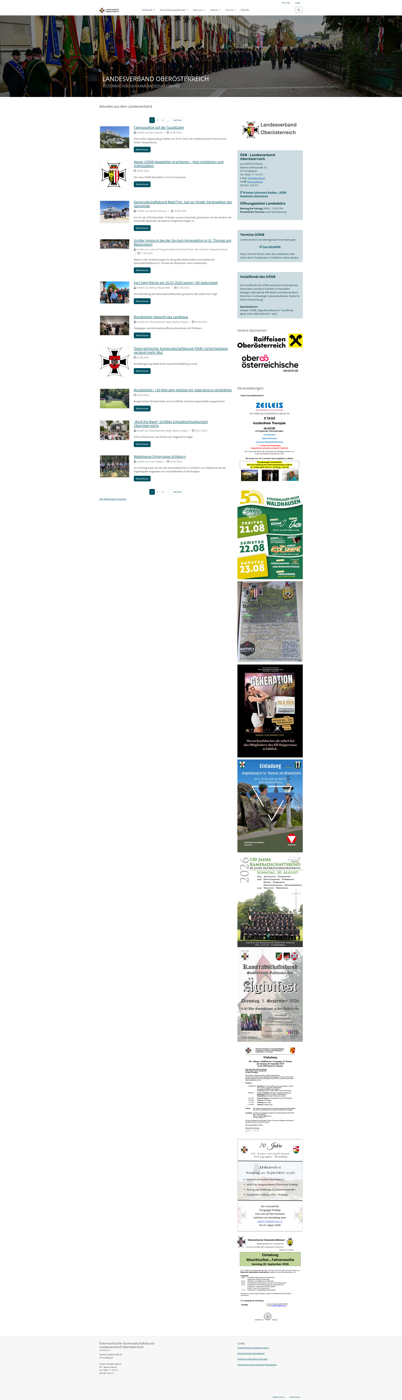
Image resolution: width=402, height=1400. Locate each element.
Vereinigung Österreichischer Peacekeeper (257, 1364)
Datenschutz (279, 1397)
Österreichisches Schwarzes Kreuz (253, 1347)
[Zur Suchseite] (299, 10)
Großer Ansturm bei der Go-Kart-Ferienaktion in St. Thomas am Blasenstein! (182, 242)
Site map (286, 2)
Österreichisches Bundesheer (251, 1353)
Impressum (295, 1397)
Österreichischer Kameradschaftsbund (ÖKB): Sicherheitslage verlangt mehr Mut (181, 350)
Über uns (198, 9)
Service (229, 9)
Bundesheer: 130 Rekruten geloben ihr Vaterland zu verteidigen (183, 390)
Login (297, 2)
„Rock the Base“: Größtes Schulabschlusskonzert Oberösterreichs (171, 423)
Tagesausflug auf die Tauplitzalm (159, 127)
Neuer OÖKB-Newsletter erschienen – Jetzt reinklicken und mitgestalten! (178, 164)
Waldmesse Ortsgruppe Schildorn (160, 456)
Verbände (147, 9)
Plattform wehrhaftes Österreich (252, 1359)
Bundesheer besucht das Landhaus (161, 317)
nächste (177, 120)
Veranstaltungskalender (173, 9)
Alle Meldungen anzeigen (112, 499)
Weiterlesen (142, 149)
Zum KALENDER (272, 246)
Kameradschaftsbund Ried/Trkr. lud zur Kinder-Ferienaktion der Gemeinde (183, 204)
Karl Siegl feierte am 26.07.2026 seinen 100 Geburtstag (176, 282)
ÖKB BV (245, 9)
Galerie (214, 9)
